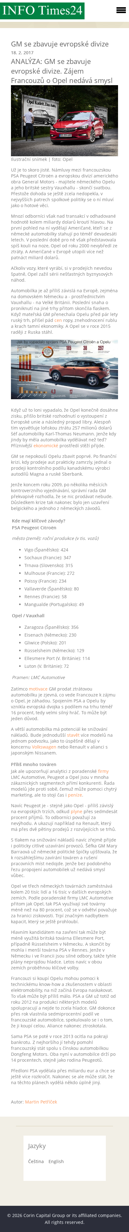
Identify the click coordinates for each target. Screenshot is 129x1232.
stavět (73, 735)
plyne (76, 811)
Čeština (36, 1161)
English (56, 1161)
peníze (75, 795)
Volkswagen (44, 747)
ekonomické (46, 446)
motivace (38, 689)
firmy (103, 771)
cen (58, 320)
